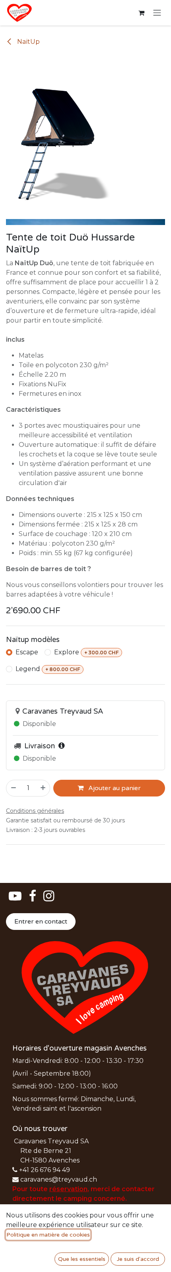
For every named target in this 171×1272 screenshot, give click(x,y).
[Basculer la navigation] (157, 13)
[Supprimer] (13, 788)
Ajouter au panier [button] (114, 788)
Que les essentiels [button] (81, 1259)
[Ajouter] (43, 788)
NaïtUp (28, 41)
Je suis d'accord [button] (138, 1259)
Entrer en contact (40, 922)
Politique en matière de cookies (48, 1234)
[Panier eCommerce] (141, 13)
